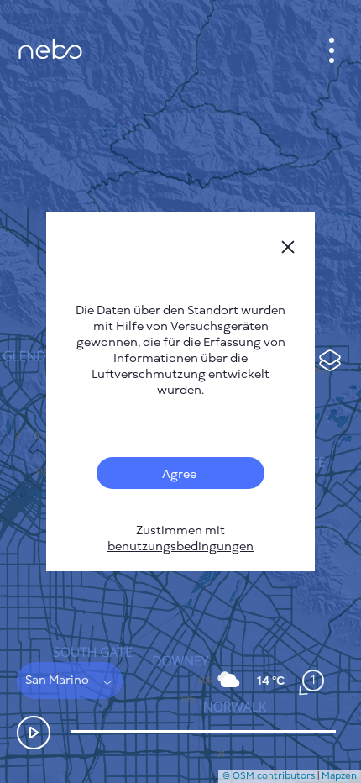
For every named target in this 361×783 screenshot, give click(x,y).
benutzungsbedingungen (180, 546)
